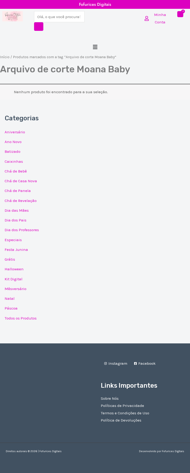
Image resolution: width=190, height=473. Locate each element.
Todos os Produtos (21, 318)
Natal (10, 298)
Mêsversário (15, 288)
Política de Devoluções (121, 420)
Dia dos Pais (15, 220)
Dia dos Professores (22, 229)
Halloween (14, 269)
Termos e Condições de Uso (125, 413)
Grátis (10, 259)
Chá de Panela (18, 190)
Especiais (13, 239)
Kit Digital (13, 279)
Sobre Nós (110, 398)
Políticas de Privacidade (122, 405)
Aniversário (15, 132)
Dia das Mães (17, 210)
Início (5, 57)
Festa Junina (16, 249)
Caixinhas (14, 161)
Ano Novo (13, 141)
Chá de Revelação (21, 200)
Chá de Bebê (16, 171)
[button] (95, 47)
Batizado (12, 151)
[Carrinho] (180, 14)
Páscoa (11, 308)
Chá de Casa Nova (21, 181)
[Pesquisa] (38, 26)
